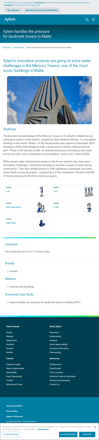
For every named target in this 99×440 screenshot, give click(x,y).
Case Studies (19, 47)
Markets (9, 336)
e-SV (8, 191)
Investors (53, 340)
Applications (11, 340)
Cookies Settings (10, 434)
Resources (7, 47)
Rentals (9, 352)
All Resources (55, 364)
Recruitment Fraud (14, 384)
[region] (49, 431)
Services (9, 348)
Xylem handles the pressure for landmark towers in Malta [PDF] (44, 302)
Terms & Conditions (14, 406)
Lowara (13, 271)
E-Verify (9, 380)
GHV (55, 191)
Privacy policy (43, 429)
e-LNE (56, 207)
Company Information (59, 348)
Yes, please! (13, 10)
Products (10, 344)
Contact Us (54, 384)
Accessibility (11, 372)
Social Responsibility (58, 344)
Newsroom (54, 332)
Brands (9, 332)
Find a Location (56, 372)
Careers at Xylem (13, 364)
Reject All (87, 434)
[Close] (95, 427)
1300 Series (11, 223)
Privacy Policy (12, 411)
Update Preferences (14, 416)
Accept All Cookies (68, 434)
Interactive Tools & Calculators (63, 376)
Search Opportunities (15, 368)
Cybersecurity (55, 352)
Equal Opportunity (14, 376)
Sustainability (55, 336)
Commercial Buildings (21, 286)
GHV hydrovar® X (13, 207)
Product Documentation (60, 380)
